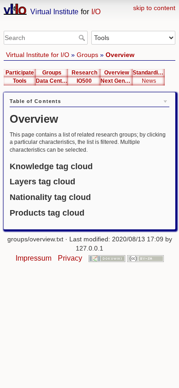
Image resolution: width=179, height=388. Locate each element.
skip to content (154, 7)
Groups (87, 54)
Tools (20, 81)
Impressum (33, 258)
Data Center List (52, 81)
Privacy (70, 258)
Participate (20, 72)
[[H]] (89, 5)
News (149, 81)
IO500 (84, 81)
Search (82, 37)
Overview (120, 54)
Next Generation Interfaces (117, 81)
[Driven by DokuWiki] (107, 258)
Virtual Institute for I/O (37, 54)
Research (84, 72)
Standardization (149, 72)
